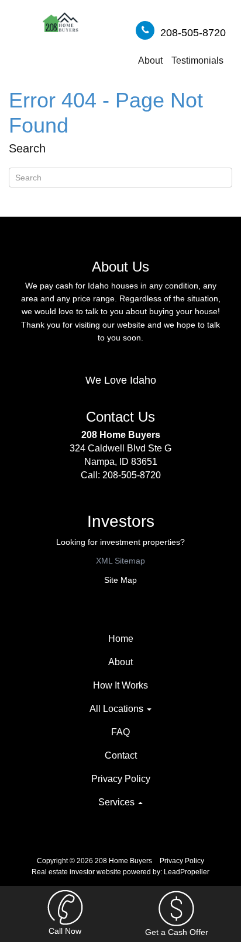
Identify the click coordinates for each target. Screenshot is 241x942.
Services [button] (117, 802)
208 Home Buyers (120, 435)
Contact (121, 755)
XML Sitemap (120, 560)
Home (120, 639)
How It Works (120, 685)
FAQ (120, 732)
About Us (120, 266)
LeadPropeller (186, 872)
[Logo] (60, 23)
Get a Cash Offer (176, 932)
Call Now (65, 931)
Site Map (120, 580)
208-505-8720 (193, 33)
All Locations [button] (117, 709)
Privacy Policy (120, 779)
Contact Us (120, 417)
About (150, 60)
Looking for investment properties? (120, 542)
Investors (120, 521)
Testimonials (197, 60)
